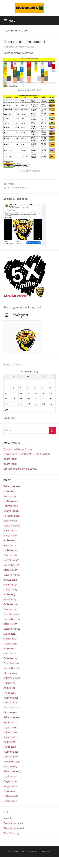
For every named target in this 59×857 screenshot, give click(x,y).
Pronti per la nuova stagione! (24, 42)
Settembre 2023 (11, 574)
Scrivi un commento (17, 187)
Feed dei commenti (13, 828)
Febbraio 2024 (10, 550)
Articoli (10, 183)
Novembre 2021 (11, 668)
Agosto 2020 (10, 722)
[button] (29, 8)
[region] (29, 8)
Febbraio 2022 (10, 658)
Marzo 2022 (9, 653)
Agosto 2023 (10, 579)
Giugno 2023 (10, 584)
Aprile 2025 (9, 491)
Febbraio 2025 (10, 501)
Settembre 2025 (11, 486)
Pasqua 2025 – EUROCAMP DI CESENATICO (26, 454)
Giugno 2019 (9, 781)
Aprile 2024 (9, 540)
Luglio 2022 (9, 633)
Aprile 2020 (9, 742)
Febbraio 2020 (10, 751)
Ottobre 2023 (10, 570)
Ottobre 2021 (10, 673)
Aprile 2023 (9, 594)
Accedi (7, 818)
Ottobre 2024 (10, 520)
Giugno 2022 (9, 638)
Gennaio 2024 (10, 555)
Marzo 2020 (9, 746)
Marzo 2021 (9, 692)
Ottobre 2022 (10, 624)
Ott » (13, 417)
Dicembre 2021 (11, 663)
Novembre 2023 (11, 565)
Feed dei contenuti (13, 823)
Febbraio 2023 (10, 604)
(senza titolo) (10, 459)
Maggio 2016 (10, 801)
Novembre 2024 (11, 515)
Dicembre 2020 (11, 707)
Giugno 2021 (9, 683)
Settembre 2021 (11, 678)
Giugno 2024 (10, 530)
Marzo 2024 (9, 545)
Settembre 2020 (11, 717)
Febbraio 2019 (10, 796)
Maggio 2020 (10, 737)
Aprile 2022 (9, 648)
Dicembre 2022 (11, 614)
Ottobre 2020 (10, 712)
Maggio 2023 (10, 589)
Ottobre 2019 (10, 766)
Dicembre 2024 (11, 510)
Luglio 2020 (9, 727)
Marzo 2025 (9, 496)
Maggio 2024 (10, 535)
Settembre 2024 (11, 525)
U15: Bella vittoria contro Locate (20, 468)
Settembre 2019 (11, 771)
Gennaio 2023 (10, 609)
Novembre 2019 (11, 761)
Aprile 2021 (9, 688)
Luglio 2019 (9, 776)
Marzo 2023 (9, 599)
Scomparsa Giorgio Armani (17, 449)
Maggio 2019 (10, 786)
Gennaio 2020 (10, 756)
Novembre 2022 (11, 619)
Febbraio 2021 (10, 697)
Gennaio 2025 (10, 506)
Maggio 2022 (10, 643)
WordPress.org (11, 833)
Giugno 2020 (10, 732)
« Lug (6, 417)
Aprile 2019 (9, 791)
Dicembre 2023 (11, 560)
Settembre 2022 (11, 628)
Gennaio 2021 (10, 702)
